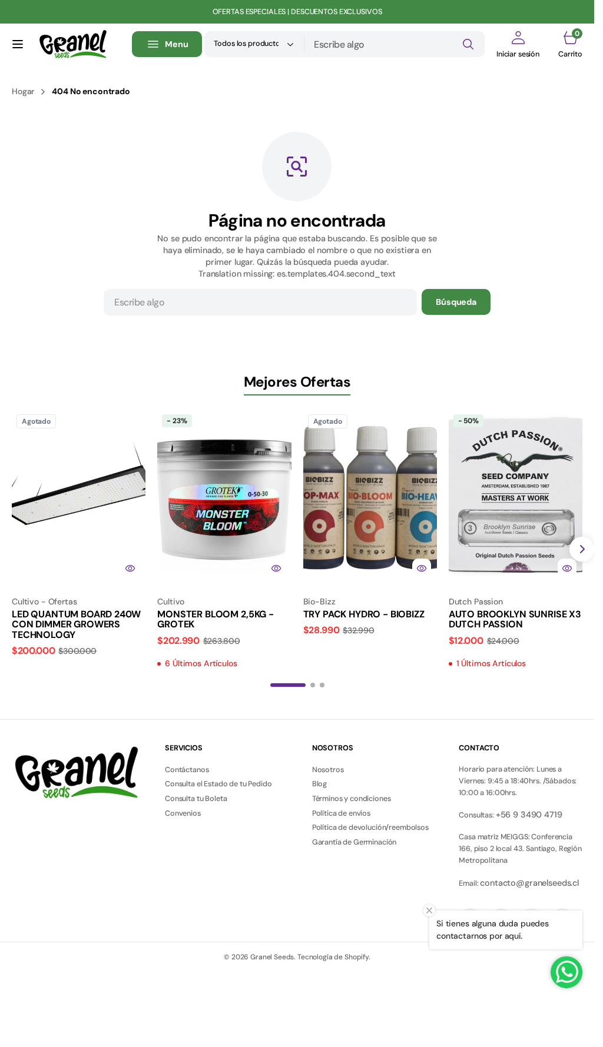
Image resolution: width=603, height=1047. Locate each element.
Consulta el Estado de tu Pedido (218, 784)
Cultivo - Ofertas (44, 601)
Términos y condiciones (351, 798)
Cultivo (170, 601)
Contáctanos (186, 770)
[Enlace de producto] (78, 496)
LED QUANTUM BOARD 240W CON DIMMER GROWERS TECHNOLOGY (76, 624)
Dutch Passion (476, 601)
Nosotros (328, 770)
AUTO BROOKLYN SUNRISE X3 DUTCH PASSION (515, 619)
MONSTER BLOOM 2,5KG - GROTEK (215, 619)
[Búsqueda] (468, 44)
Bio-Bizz (319, 601)
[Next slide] (581, 549)
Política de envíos (341, 813)
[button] (18, 44)
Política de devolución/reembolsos (370, 827)
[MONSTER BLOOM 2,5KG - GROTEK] (224, 629)
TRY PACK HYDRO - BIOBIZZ (364, 614)
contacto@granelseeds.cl (529, 883)
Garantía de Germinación (354, 842)
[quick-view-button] (130, 568)
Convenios (183, 813)
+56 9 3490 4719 (529, 814)
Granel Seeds (272, 957)
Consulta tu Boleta (196, 798)
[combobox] (394, 44)
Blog (319, 784)
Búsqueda (456, 302)
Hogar (23, 91)
